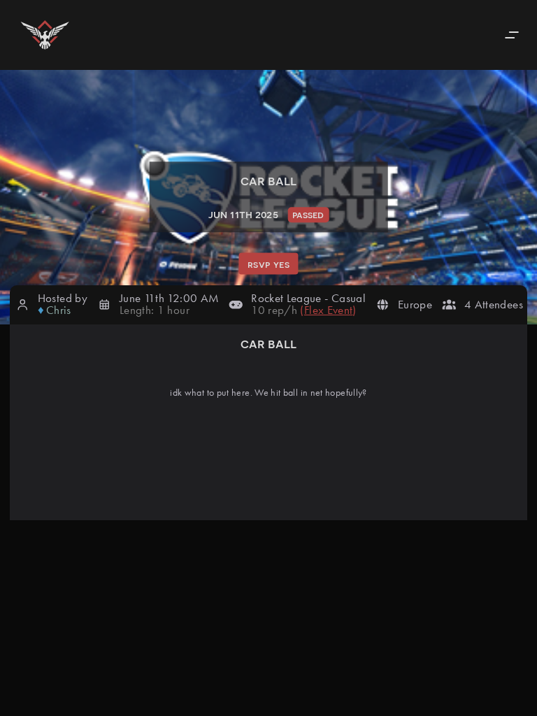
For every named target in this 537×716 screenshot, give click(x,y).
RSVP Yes (268, 263)
